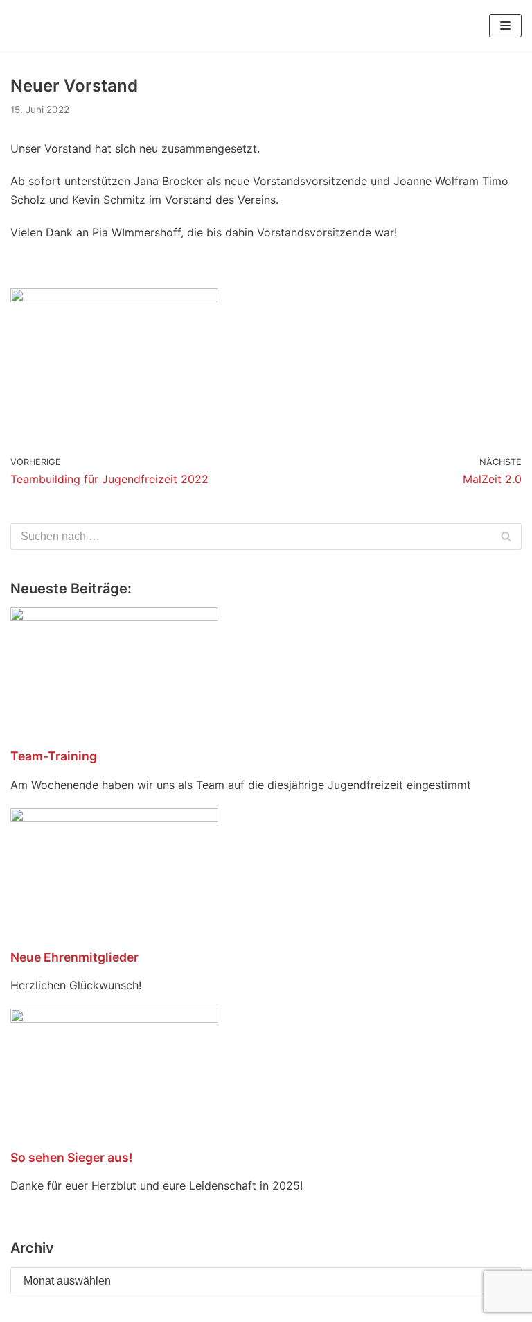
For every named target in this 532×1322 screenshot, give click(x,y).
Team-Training (53, 756)
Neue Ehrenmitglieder (74, 957)
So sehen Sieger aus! (71, 1157)
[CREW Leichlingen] (31, 25)
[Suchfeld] (506, 536)
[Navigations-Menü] (505, 25)
